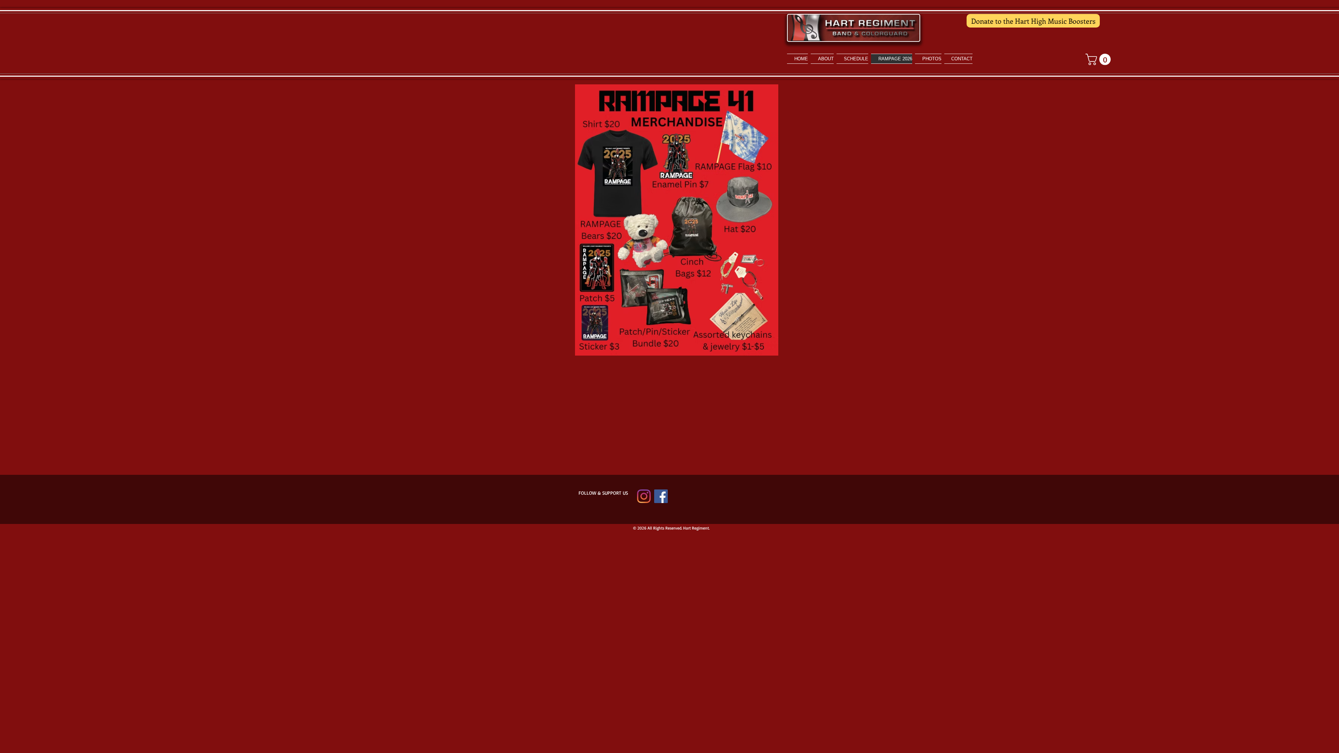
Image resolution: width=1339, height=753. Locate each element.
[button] (928, 59)
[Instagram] (644, 496)
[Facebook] (661, 496)
